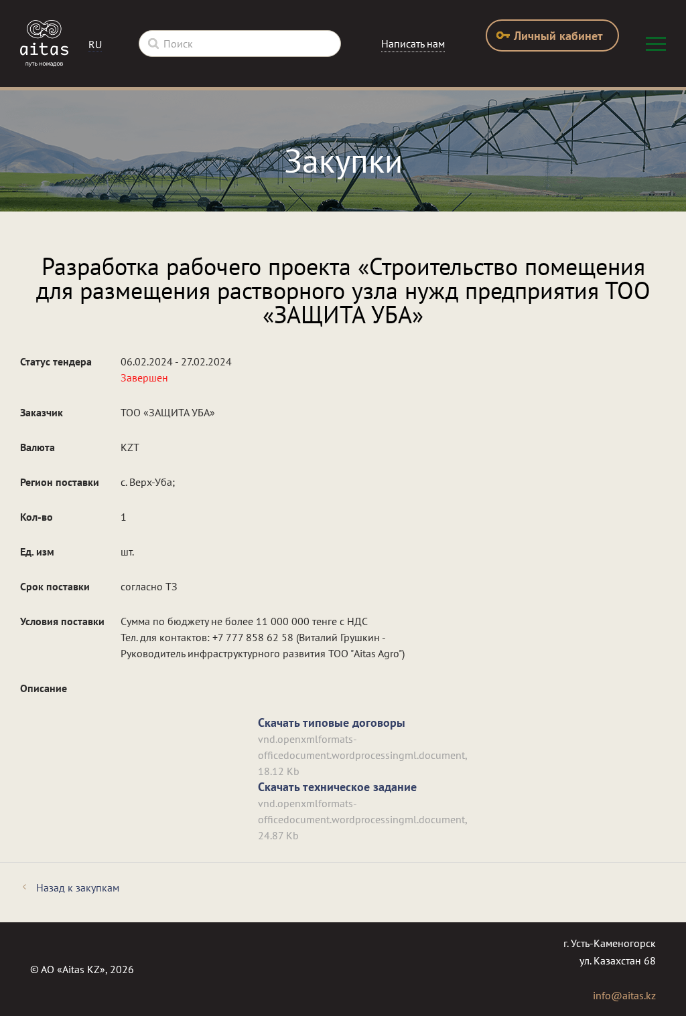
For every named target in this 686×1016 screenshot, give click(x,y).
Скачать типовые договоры (331, 722)
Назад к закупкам (77, 887)
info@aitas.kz (624, 995)
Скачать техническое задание (337, 786)
